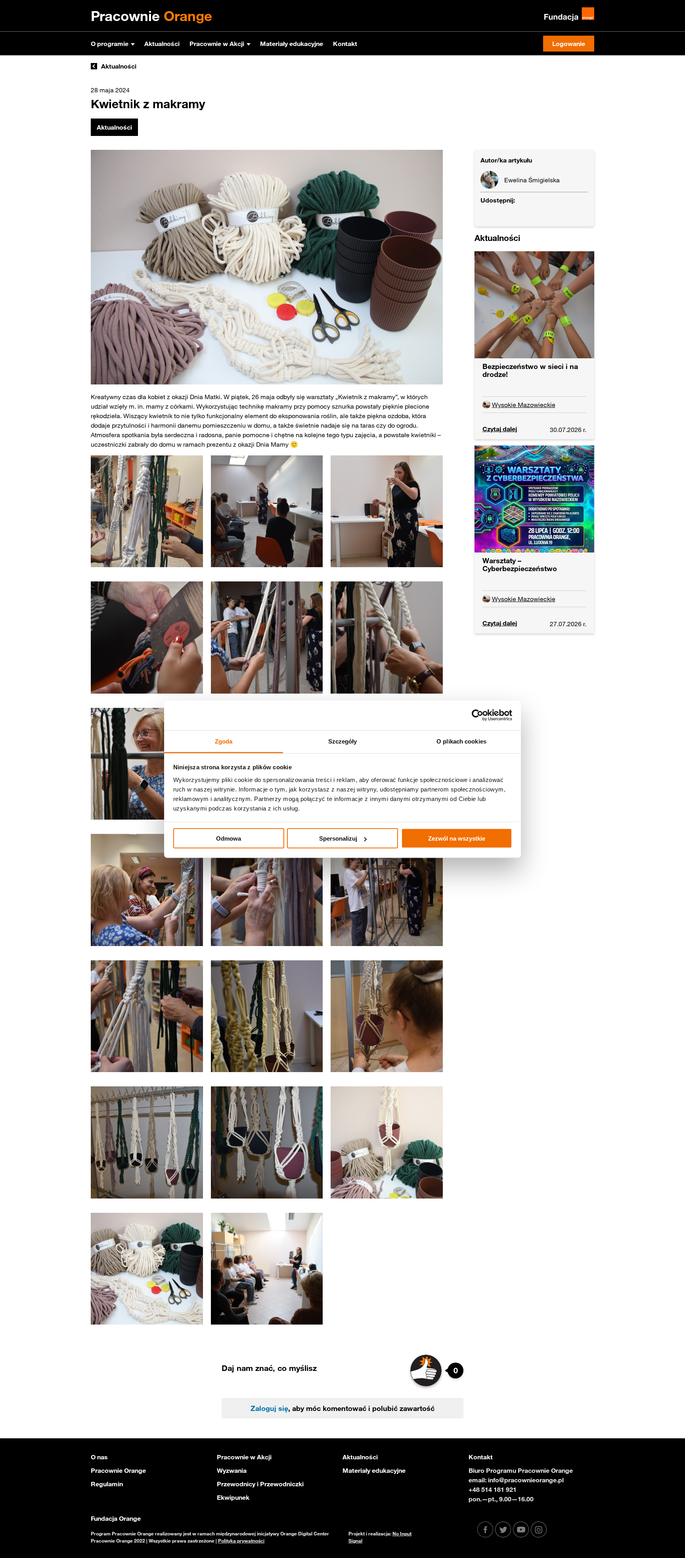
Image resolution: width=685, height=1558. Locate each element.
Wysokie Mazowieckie (523, 405)
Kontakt (345, 44)
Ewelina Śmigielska (532, 180)
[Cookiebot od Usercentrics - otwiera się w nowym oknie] (477, 715)
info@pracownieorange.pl (526, 1480)
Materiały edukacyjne (291, 44)
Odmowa (228, 838)
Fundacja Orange (116, 1518)
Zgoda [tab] (224, 741)
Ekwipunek (233, 1497)
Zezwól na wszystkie (456, 838)
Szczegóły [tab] (342, 741)
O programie (109, 44)
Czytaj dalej (499, 429)
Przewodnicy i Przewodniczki (260, 1484)
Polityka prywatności (241, 1540)
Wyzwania (232, 1470)
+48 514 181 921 (493, 1489)
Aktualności (162, 44)
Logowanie (568, 44)
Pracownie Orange (118, 1470)
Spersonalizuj (338, 838)
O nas (99, 1457)
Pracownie (151, 16)
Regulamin (107, 1484)
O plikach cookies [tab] (461, 741)
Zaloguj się (269, 1408)
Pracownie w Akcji (216, 44)
